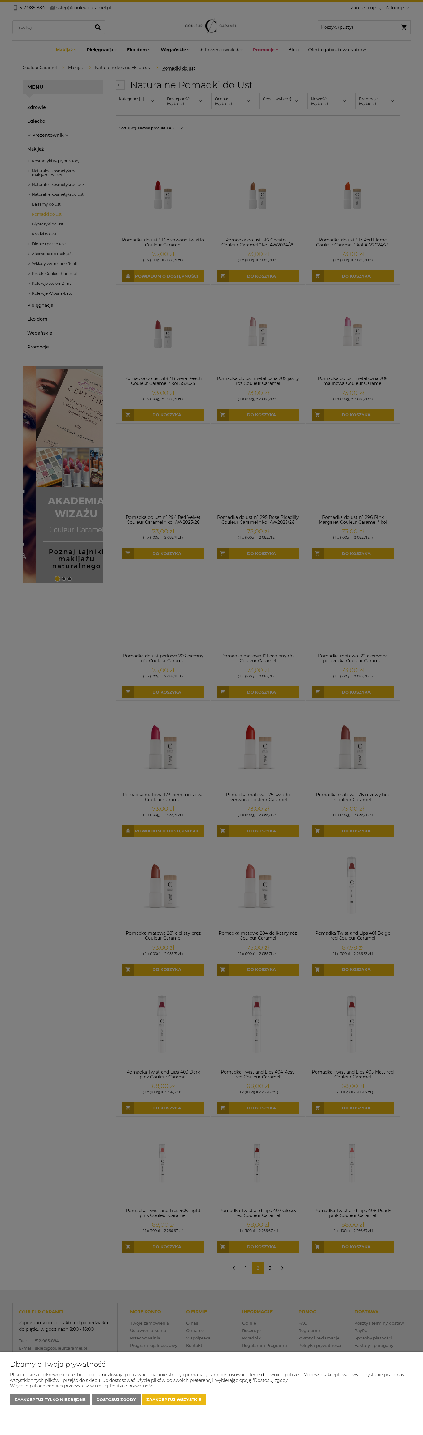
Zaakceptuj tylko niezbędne (50, 1399)
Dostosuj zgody (116, 1399)
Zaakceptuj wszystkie (173, 1399)
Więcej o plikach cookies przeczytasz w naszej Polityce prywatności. (82, 1386)
